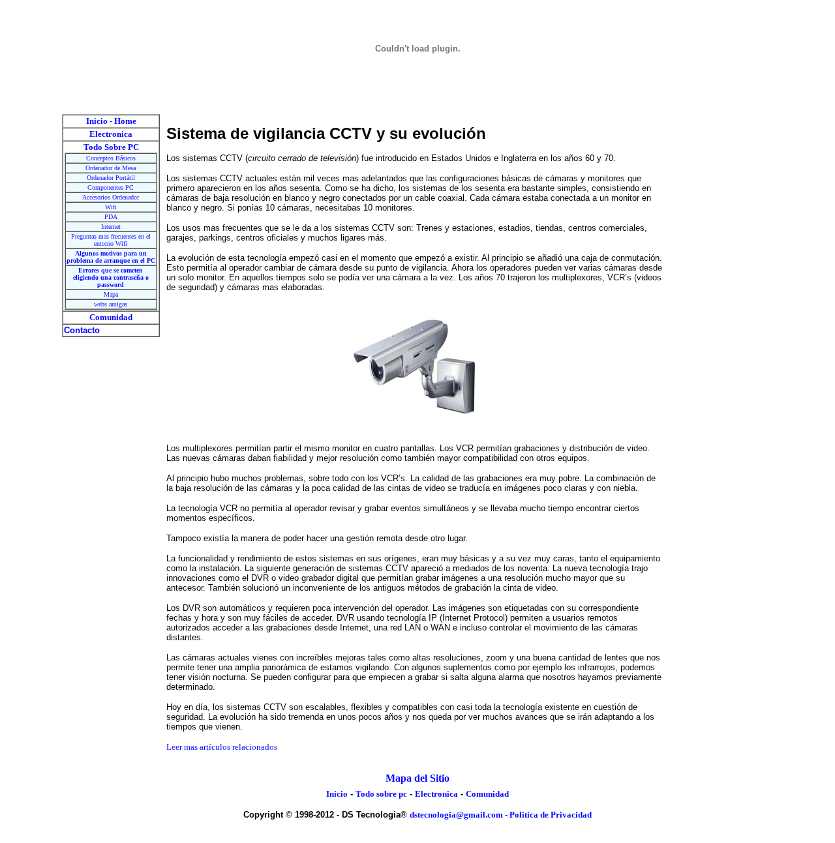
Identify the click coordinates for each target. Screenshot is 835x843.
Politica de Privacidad (550, 815)
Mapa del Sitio (417, 778)
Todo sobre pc (381, 794)
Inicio (337, 794)
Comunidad (487, 794)
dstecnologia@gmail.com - (459, 815)
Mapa (111, 294)
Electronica (436, 794)
